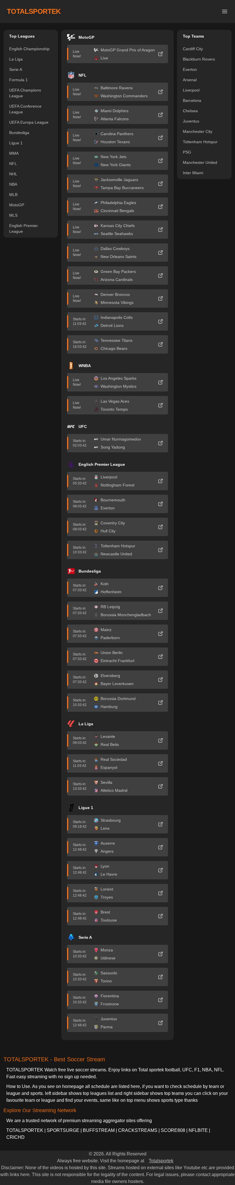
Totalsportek (161, 1160)
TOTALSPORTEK (34, 11)
